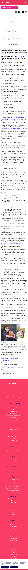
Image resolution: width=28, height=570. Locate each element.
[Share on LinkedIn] (23, 12)
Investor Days (14, 438)
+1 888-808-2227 (13, 550)
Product (13, 510)
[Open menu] (25, 2)
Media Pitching (13, 411)
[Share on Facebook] (16, 12)
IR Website (13, 431)
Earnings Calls (14, 434)
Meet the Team (13, 524)
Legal (13, 395)
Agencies (14, 393)
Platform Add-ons (13, 471)
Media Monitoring (13, 413)
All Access (13, 448)
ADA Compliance (13, 433)
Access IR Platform (14, 429)
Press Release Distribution (13, 407)
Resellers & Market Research (13, 397)
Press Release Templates (13, 498)
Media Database (13, 409)
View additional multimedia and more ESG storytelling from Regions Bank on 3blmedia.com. (12, 358)
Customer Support (14, 554)
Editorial (13, 556)
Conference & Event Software (13, 450)
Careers (13, 528)
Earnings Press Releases (13, 436)
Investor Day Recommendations (14, 490)
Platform (13, 512)
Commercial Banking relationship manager (12, 128)
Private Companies (14, 392)
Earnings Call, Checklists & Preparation (13, 486)
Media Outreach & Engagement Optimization (13, 481)
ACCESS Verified (13, 421)
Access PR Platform (13, 405)
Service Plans (14, 469)
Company (14, 514)
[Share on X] (19, 12)
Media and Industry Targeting (13, 415)
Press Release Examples (13, 500)
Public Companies (13, 390)
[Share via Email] (26, 12)
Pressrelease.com (13, 540)
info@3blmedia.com (9, 371)
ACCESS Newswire (19, 56)
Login (13, 548)
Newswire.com (13, 538)
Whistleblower (14, 440)
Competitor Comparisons (13, 483)
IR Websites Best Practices (13, 484)
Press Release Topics (13, 479)
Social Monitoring (13, 417)
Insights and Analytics (13, 419)
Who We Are (13, 522)
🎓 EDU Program (13, 502)
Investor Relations (13, 526)
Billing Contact (14, 558)
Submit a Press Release (13, 460)
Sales (13, 552)
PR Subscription (13, 458)
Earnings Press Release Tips (13, 488)
